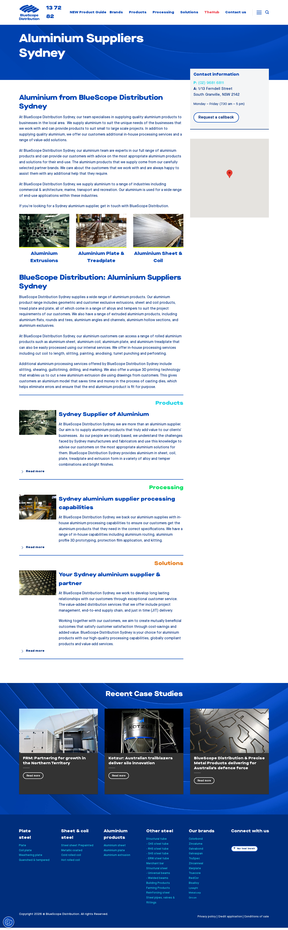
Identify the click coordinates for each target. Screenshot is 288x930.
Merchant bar (155, 863)
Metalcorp (195, 892)
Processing (163, 12)
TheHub (211, 12)
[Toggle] (22, 471)
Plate (22, 845)
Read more (33, 775)
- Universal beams (158, 873)
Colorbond (196, 839)
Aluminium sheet (115, 845)
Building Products (158, 883)
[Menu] (259, 12)
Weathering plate (30, 855)
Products (137, 12)
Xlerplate (195, 868)
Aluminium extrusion (117, 855)
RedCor (194, 878)
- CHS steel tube (157, 844)
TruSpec (194, 858)
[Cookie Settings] (8, 922)
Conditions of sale (256, 916)
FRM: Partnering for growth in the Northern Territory (54, 760)
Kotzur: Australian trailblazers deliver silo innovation (140, 760)
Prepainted (85, 845)
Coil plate (25, 850)
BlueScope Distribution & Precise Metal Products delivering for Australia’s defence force (229, 763)
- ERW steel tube (157, 858)
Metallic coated (71, 850)
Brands (116, 12)
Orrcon (193, 897)
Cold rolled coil (71, 855)
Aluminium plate (114, 850)
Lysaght (193, 888)
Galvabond (196, 849)
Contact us (235, 12)
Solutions (189, 12)
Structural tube (156, 839)
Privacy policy (207, 916)
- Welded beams (157, 878)
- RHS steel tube (157, 849)
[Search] (267, 12)
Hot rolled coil (70, 860)
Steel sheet (69, 845)
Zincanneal (196, 863)
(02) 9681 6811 (209, 83)
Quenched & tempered (34, 860)
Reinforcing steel (158, 892)
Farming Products (158, 888)
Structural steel (156, 868)
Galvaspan (196, 853)
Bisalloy (194, 883)
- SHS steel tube (157, 853)
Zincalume (195, 844)
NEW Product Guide (88, 12)
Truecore (195, 873)
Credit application (230, 916)
